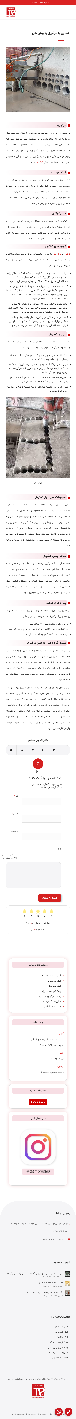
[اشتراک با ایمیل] (11, 750)
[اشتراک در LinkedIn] (22, 750)
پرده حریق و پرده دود (50, 996)
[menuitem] (40, 3)
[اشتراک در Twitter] (54, 750)
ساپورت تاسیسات (51, 1001)
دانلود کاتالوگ (38, 1102)
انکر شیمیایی (54, 981)
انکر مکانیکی (54, 986)
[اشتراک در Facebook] (64, 750)
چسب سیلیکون (52, 1006)
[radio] (51, 913)
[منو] (67, 12)
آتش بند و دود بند (51, 975)
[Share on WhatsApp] (43, 750)
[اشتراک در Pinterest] (32, 750)
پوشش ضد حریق (51, 991)
